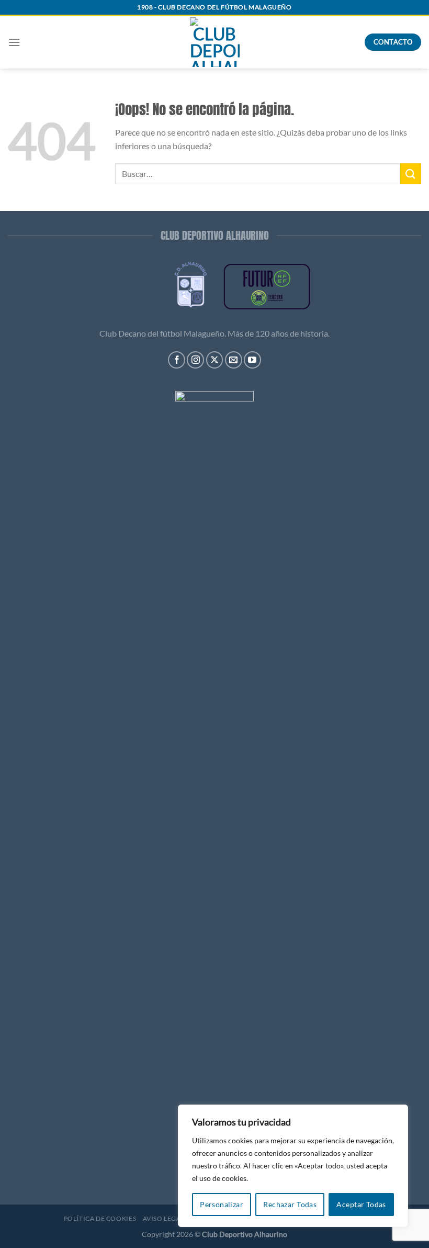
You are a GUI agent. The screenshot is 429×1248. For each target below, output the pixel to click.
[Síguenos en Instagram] (195, 360)
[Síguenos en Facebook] (176, 360)
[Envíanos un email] (233, 360)
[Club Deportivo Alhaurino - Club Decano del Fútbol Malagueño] (214, 42)
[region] (293, 1166)
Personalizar (221, 1204)
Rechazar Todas (290, 1204)
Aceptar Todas (361, 1204)
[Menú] (14, 42)
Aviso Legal (164, 1218)
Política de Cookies (100, 1218)
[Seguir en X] (214, 360)
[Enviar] (410, 173)
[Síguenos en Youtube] (252, 360)
